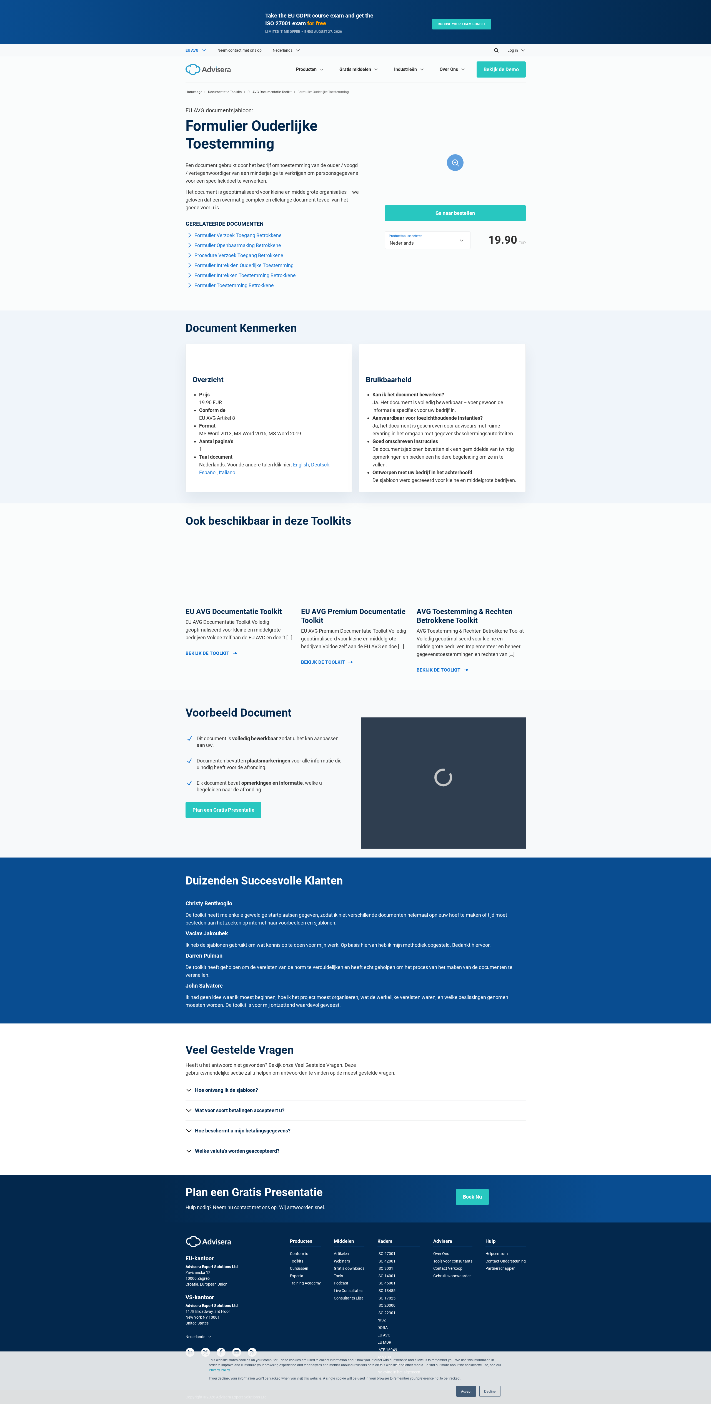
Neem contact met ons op (239, 50)
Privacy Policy (219, 1369)
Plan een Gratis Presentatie (223, 810)
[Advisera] (208, 1241)
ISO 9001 (385, 1268)
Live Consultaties (348, 1290)
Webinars (342, 1261)
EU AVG (383, 1335)
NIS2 (381, 1320)
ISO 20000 (386, 1305)
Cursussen (299, 1268)
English (301, 465)
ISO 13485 (386, 1290)
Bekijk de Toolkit (207, 653)
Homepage (194, 92)
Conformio (299, 1253)
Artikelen (341, 1253)
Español (208, 472)
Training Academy (305, 1283)
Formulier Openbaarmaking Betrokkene (237, 245)
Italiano (227, 472)
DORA (382, 1327)
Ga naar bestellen (455, 213)
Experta (296, 1276)
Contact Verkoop (447, 1268)
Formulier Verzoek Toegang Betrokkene (238, 235)
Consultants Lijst (348, 1298)
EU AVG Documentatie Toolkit (269, 92)
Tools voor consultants (452, 1261)
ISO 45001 (386, 1283)
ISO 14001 (386, 1276)
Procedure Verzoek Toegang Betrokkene (238, 255)
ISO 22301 (386, 1313)
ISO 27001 (386, 1253)
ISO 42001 (386, 1261)
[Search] (496, 50)
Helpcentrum (496, 1253)
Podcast (341, 1283)
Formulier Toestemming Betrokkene (234, 285)
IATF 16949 (387, 1350)
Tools (338, 1276)
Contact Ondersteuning (505, 1261)
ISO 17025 (386, 1298)
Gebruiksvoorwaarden (452, 1276)
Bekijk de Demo (501, 69)
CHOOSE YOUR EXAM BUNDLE (462, 24)
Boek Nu (472, 1197)
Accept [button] (466, 1391)
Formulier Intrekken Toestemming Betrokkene (245, 275)
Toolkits (296, 1261)
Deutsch (320, 465)
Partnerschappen (500, 1268)
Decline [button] (490, 1391)
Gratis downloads (349, 1268)
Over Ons (441, 1253)
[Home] (210, 69)
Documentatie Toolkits (225, 92)
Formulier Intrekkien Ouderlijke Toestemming (244, 265)
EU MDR (384, 1342)
